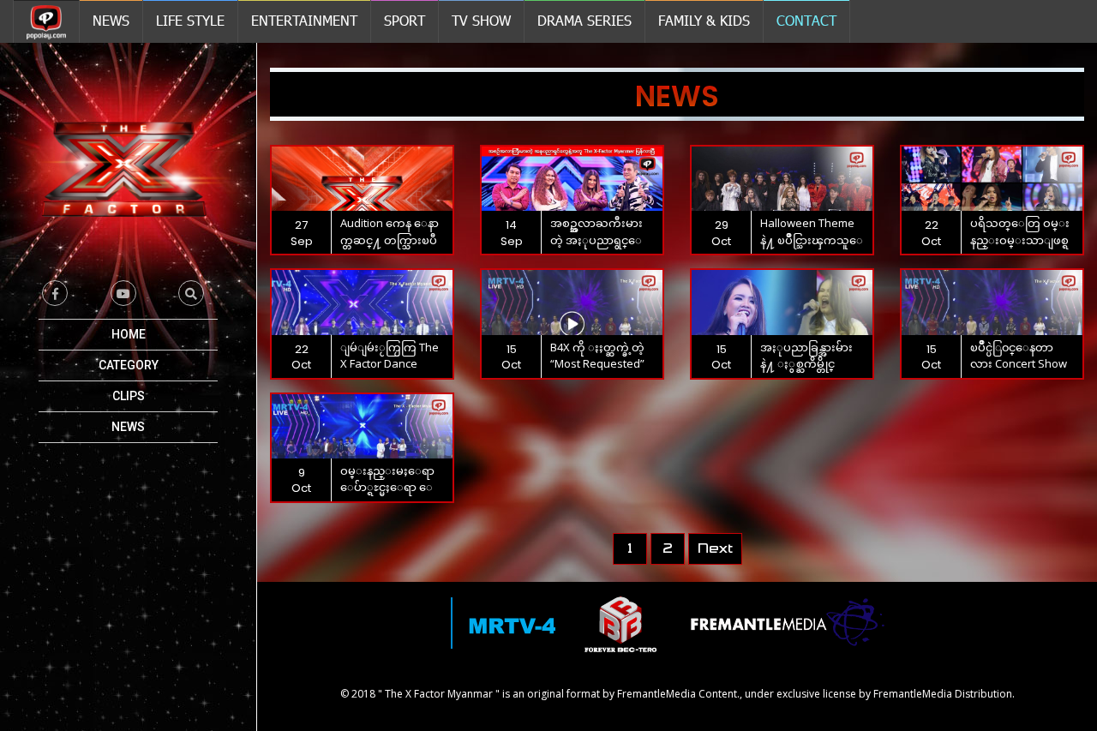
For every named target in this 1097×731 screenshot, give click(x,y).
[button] (191, 293)
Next (715, 548)
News (128, 427)
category (129, 365)
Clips (128, 396)
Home (128, 334)
